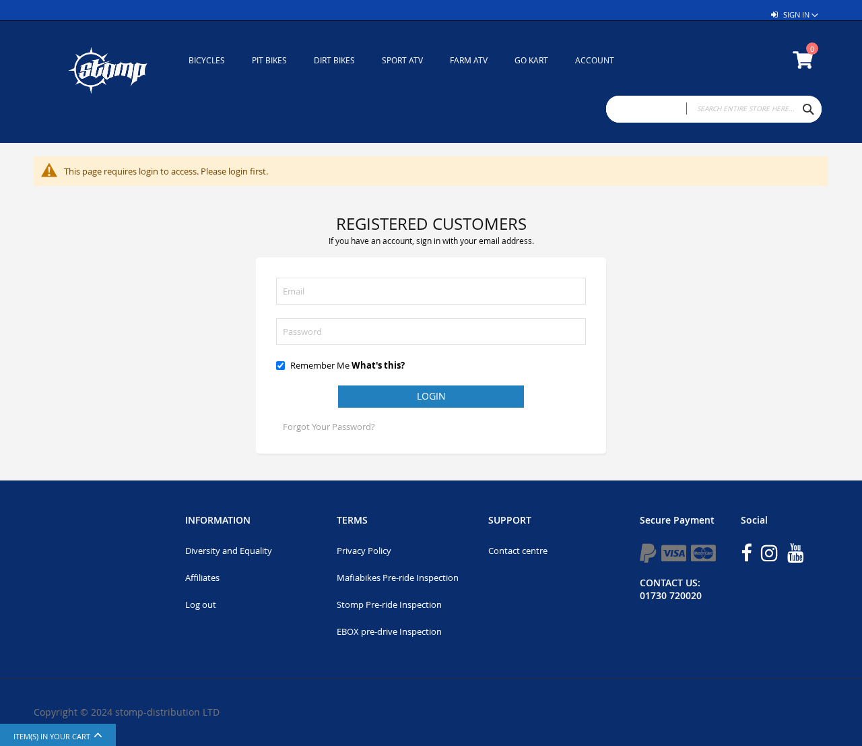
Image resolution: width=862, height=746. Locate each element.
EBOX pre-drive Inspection (389, 631)
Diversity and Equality (228, 551)
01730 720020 (671, 595)
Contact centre (518, 551)
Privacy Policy (364, 551)
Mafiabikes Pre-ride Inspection (398, 577)
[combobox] (714, 109)
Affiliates (202, 577)
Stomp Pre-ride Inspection (389, 604)
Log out (200, 604)
